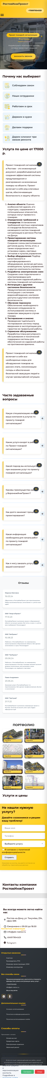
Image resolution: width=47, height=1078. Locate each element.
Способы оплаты (10, 1028)
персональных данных (19, 865)
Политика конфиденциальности (18, 1014)
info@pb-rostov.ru (12, 987)
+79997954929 (35, 10)
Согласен (27, 1072)
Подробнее (8, 740)
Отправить (9, 857)
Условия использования (15, 1009)
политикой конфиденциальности (16, 850)
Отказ (39, 1072)
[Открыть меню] (2, 14)
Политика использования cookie (18, 1019)
